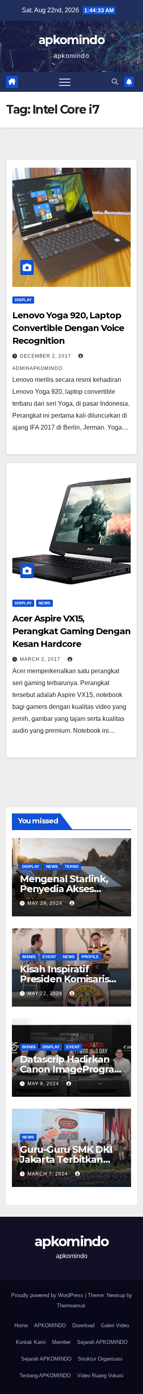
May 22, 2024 (45, 993)
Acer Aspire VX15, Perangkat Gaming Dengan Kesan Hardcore (71, 631)
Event (49, 957)
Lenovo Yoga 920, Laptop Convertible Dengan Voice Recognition (68, 328)
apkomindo (71, 40)
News (44, 603)
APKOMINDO (50, 1325)
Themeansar (71, 1306)
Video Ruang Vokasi (100, 1376)
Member (61, 1342)
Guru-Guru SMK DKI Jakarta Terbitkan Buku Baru (66, 1159)
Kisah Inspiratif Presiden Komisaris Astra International (64, 979)
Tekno (72, 866)
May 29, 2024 (45, 903)
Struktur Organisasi (100, 1359)
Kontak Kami (31, 1342)
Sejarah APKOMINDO (102, 1342)
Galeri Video (115, 1325)
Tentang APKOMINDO (45, 1376)
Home (21, 1325)
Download (83, 1325)
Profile (90, 957)
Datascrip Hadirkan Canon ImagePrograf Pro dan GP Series (69, 1069)
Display (23, 300)
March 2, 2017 (41, 659)
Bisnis (29, 957)
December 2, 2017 (46, 356)
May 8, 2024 (44, 1083)
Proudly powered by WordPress (48, 1295)
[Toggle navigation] (64, 82)
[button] (115, 81)
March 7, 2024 (48, 1174)
